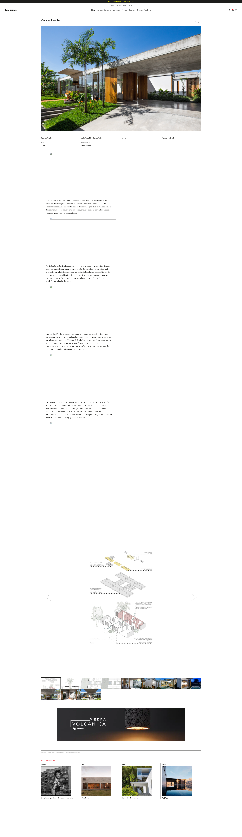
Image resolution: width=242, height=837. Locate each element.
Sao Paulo (68, 752)
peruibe (63, 752)
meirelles (58, 752)
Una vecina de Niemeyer (130, 798)
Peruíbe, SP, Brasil (168, 138)
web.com (125, 138)
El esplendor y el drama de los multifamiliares (57, 798)
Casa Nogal (85, 798)
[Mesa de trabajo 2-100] (121, 740)
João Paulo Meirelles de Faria (91, 138)
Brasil (45, 752)
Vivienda (77, 752)
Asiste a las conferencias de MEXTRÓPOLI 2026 (121, 1)
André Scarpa (86, 146)
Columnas (44, 764)
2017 (43, 146)
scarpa (73, 752)
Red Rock (165, 798)
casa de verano (51, 752)
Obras (83, 764)
